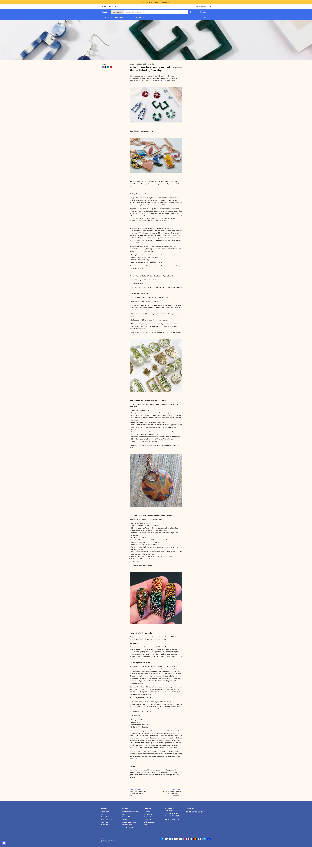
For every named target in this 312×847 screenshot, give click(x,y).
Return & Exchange (129, 822)
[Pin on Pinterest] (111, 67)
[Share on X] (105, 67)
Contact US (207, 17)
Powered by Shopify (106, 841)
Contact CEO (148, 817)
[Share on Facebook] (103, 67)
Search (103, 838)
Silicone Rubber (106, 819)
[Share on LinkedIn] (108, 67)
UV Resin (104, 814)
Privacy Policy (127, 824)
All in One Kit (105, 824)
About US (147, 811)
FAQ (123, 814)
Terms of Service (128, 827)
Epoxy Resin (105, 817)
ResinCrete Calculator (130, 811)
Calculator (119, 17)
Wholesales (148, 814)
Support (129, 17)
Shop (103, 17)
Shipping (125, 819)
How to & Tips (127, 817)
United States (203, 6)
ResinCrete (105, 811)
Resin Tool (104, 822)
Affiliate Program (142, 17)
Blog (110, 17)
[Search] (190, 12)
